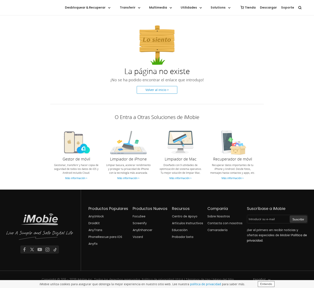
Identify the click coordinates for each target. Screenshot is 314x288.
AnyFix (93, 244)
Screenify (140, 223)
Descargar (268, 7)
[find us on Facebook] (24, 249)
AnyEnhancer (142, 230)
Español (259, 279)
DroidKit (94, 223)
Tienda (250, 7)
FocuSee (139, 216)
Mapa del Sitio (223, 279)
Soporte (287, 7)
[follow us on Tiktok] (55, 249)
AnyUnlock (96, 216)
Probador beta (182, 237)
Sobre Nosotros (218, 216)
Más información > (76, 178)
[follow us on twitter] (32, 249)
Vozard (138, 237)
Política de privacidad (158, 279)
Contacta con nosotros (224, 223)
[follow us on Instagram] (47, 249)
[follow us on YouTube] (40, 249)
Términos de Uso (198, 279)
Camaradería (217, 230)
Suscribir (298, 219)
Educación (180, 230)
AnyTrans (95, 230)
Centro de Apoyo (184, 216)
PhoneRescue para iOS (105, 237)
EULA (179, 279)
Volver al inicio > (157, 90)
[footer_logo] (40, 228)
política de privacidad (205, 284)
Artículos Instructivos (187, 223)
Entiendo (266, 284)
